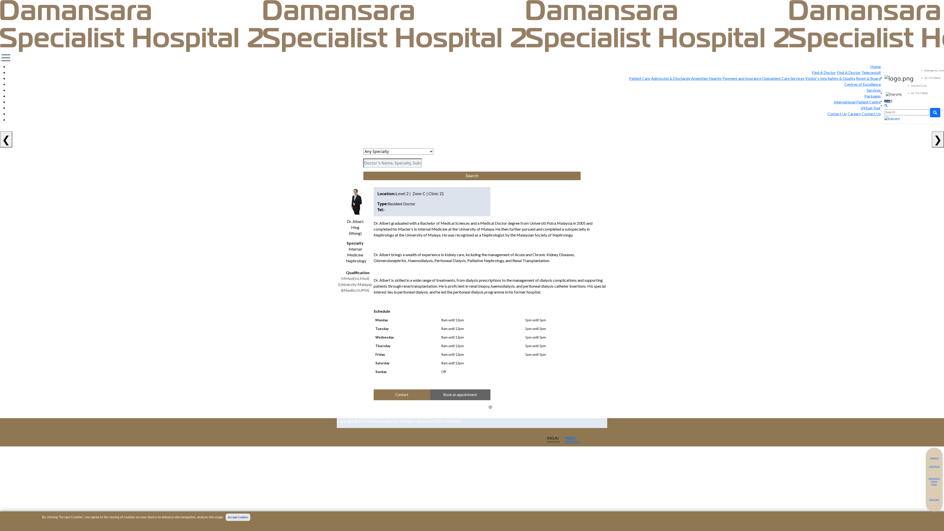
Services (874, 90)
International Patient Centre (857, 102)
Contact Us (837, 113)
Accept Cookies (238, 517)
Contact (401, 395)
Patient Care (639, 78)
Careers (854, 113)
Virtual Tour (871, 107)
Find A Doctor (824, 72)
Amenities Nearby (706, 78)
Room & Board (868, 78)
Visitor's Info (816, 78)
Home (875, 66)
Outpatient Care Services (783, 78)
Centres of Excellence (862, 84)
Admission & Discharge (670, 78)
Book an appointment (460, 395)
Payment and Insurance (742, 78)
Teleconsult (871, 72)
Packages (872, 96)
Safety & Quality (841, 78)
